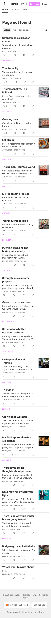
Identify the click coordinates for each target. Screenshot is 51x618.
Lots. (4, 570)
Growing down (10, 119)
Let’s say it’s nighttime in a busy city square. (17, 226)
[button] (5, 9)
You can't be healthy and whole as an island (18, 46)
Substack (11, 612)
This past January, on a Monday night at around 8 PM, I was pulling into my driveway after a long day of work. (17, 422)
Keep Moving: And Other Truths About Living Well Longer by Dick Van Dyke (18, 500)
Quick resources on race (16, 302)
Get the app (39, 604)
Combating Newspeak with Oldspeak (15, 199)
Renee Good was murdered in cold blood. (16, 97)
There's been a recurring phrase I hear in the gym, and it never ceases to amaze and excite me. (18, 395)
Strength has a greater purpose (15, 280)
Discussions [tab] (24, 30)
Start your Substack (18, 604)
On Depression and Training (13, 361)
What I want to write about (18, 567)
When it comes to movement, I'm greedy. (18, 551)
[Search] (46, 30)
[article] (25, 46)
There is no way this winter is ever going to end (18, 518)
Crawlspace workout (14, 416)
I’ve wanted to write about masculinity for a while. (15, 256)
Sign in (45, 4)
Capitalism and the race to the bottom (16, 124)
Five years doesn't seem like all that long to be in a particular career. (17, 476)
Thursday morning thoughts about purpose (16, 469)
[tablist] (16, 30)
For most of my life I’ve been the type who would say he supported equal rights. (18, 307)
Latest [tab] (7, 30)
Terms (34, 594)
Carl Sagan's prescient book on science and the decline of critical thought (18, 172)
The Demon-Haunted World (18, 166)
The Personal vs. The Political (14, 91)
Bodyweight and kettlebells (18, 546)
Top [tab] (14, 30)
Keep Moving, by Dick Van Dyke (17, 493)
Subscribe (34, 4)
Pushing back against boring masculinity (15, 249)
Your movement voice (15, 220)
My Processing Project (15, 193)
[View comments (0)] (15, 55)
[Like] (4, 234)
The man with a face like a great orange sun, (17, 73)
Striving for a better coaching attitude (14, 331)
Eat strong (8, 140)
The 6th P (8, 389)
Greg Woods (14, 51)
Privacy (26, 594)
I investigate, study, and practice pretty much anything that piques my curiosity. (18, 446)
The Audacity (10, 68)
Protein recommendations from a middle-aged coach (18, 145)
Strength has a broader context (16, 39)
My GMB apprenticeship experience (16, 439)
